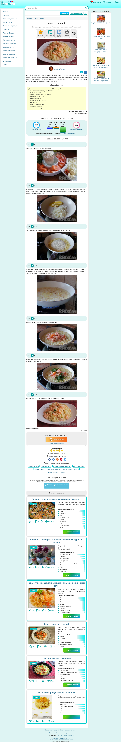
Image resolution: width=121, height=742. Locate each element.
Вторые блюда (8, 36)
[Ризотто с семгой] (57, 52)
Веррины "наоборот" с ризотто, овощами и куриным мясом (56, 541)
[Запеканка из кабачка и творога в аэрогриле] (101, 74)
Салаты (6, 12)
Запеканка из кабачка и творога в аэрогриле (101, 80)
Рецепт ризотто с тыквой (56, 624)
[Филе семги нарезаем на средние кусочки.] (57, 165)
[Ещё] (85, 13)
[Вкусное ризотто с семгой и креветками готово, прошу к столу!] (57, 413)
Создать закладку (58, 439)
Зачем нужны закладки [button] (56, 443)
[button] (67, 35)
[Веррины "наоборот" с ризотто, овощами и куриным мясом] (41, 555)
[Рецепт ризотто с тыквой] (41, 635)
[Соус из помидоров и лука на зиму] (101, 18)
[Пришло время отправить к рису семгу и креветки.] (57, 337)
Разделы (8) (77, 27)
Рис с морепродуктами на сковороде (56, 692)
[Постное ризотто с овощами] (41, 669)
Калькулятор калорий (52, 730)
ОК (62, 736)
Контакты (52, 733)
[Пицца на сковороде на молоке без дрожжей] (101, 60)
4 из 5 (59, 450)
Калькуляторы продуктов (67, 730)
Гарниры (6, 29)
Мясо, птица (7, 22)
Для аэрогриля (8, 47)
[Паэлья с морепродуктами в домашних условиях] (41, 510)
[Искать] (86, 8)
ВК (58, 736)
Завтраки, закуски (9, 40)
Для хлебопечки (9, 50)
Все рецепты (64, 13)
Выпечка (6, 15)
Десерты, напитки (9, 43)
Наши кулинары (67, 733)
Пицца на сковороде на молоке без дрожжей (101, 66)
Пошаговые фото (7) (67, 27)
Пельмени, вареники (10, 19)
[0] (60, 34)
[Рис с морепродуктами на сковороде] (42, 707)
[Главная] (8, 3)
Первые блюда (8, 33)
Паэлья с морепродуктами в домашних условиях (57, 499)
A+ (85, 72)
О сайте (58, 733)
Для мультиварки (9, 54)
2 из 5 (54, 450)
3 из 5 (56, 450)
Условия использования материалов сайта (60, 739)
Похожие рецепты (37, 27)
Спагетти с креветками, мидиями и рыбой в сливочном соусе (57, 584)
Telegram (71, 736)
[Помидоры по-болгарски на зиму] (101, 32)
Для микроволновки (10, 57)
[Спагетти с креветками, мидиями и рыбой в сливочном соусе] (41, 598)
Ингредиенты (47, 27)
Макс (65, 736)
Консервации (7, 61)
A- (81, 72)
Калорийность (56, 27)
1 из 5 (51, 450)
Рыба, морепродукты (10, 26)
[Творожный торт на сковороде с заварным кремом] (101, 45)
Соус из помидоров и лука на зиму (101, 24)
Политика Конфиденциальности (60, 738)
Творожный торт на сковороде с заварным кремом (101, 52)
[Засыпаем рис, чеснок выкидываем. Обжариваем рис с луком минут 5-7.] (57, 246)
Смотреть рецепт (71, 531)
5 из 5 (62, 450)
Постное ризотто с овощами (57, 658)
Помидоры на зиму (76, 13)
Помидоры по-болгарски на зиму (101, 37)
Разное (5, 64)
